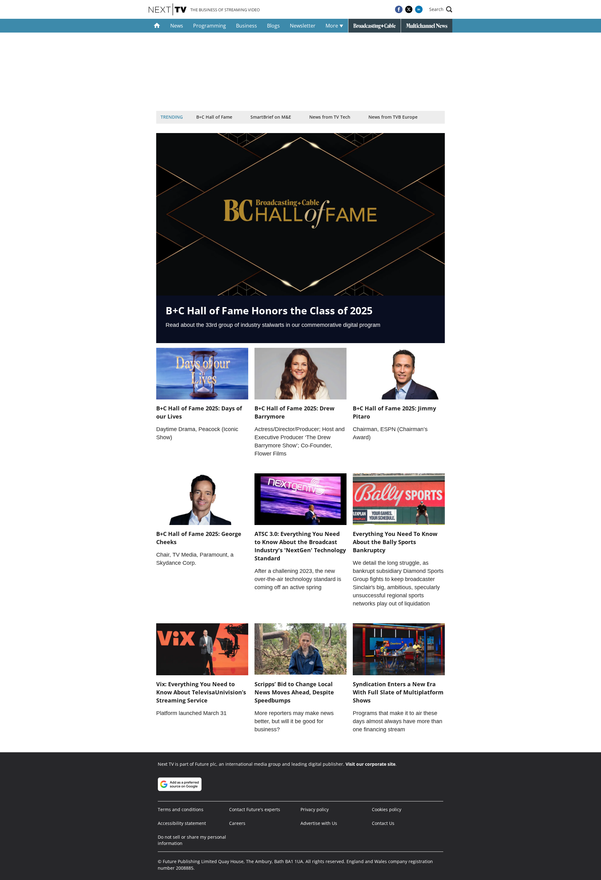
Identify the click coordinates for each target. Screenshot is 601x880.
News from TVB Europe (393, 117)
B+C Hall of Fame (214, 117)
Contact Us (383, 823)
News (176, 25)
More (332, 25)
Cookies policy (386, 809)
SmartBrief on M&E (270, 117)
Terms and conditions (180, 809)
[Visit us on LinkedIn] (419, 9)
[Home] (157, 26)
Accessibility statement (182, 823)
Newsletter (303, 25)
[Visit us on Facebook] (399, 9)
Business (246, 25)
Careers (237, 823)
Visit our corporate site (370, 764)
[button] (440, 9)
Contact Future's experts (254, 809)
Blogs (273, 25)
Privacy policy (314, 809)
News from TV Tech (329, 117)
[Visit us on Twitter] (409, 9)
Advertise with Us (318, 823)
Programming (209, 25)
